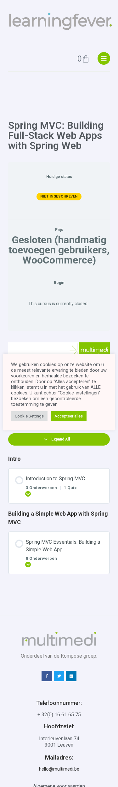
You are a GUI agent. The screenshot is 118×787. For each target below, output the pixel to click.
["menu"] (104, 58)
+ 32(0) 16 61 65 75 (59, 715)
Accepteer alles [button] (68, 416)
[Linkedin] (71, 676)
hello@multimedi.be (59, 769)
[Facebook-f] (47, 676)
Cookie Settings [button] (29, 416)
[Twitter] (59, 676)
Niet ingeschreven (59, 196)
